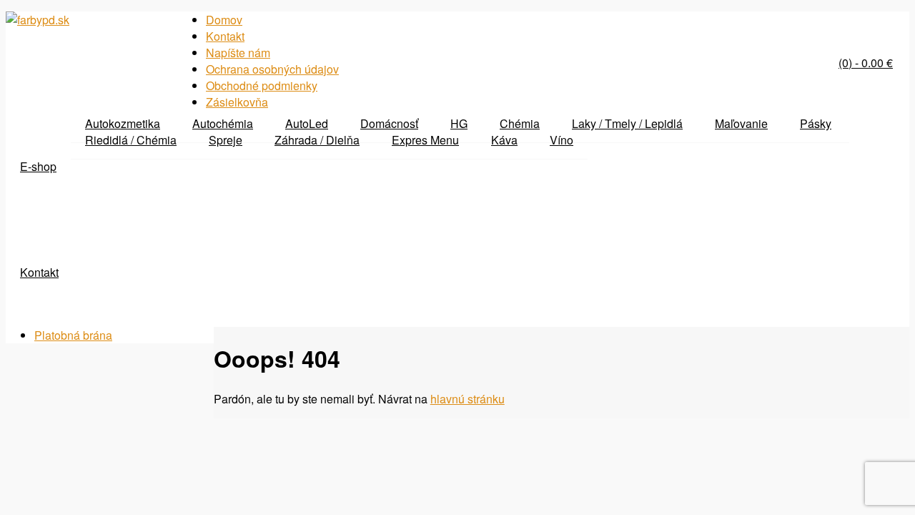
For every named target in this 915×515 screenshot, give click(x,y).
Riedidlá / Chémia (131, 140)
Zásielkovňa (237, 102)
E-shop (38, 166)
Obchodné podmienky (261, 85)
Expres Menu (425, 140)
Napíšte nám (238, 52)
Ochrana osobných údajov (272, 69)
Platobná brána (73, 335)
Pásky (815, 123)
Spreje (225, 140)
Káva (504, 140)
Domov (224, 19)
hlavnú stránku (467, 399)
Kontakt (39, 272)
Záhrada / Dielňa (317, 140)
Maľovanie (741, 123)
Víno (561, 140)
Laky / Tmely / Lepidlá (627, 123)
